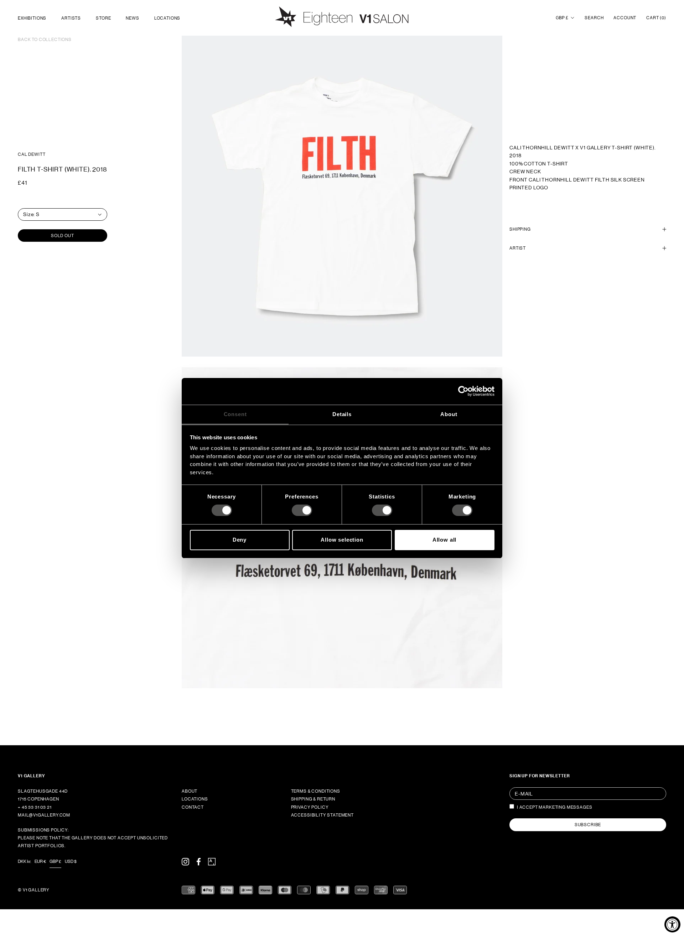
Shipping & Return (313, 799)
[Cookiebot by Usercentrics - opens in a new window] (463, 391)
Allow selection (342, 540)
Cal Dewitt (31, 154)
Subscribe (588, 824)
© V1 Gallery (34, 890)
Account (624, 17)
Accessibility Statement (322, 815)
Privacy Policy (310, 807)
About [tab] (448, 414)
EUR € (40, 861)
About (189, 791)
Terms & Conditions (315, 791)
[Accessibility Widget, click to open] (672, 924)
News (132, 18)
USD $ (71, 861)
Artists (71, 18)
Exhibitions (32, 18)
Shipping (520, 229)
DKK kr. (24, 861)
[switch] (302, 510)
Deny (240, 540)
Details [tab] (342, 414)
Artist (517, 248)
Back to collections (45, 39)
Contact (193, 807)
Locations (167, 18)
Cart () (656, 17)
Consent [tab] (235, 414)
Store (103, 18)
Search (594, 17)
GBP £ (562, 17)
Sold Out (62, 235)
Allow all (444, 540)
